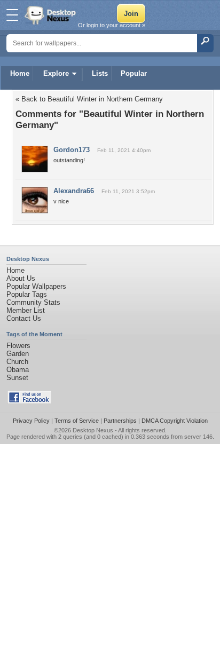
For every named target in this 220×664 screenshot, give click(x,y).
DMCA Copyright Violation (175, 420)
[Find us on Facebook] (29, 402)
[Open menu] (12, 15)
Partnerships (120, 420)
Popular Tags (26, 294)
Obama (17, 370)
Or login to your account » (111, 25)
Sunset (17, 378)
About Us (20, 278)
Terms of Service (76, 420)
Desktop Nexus (93, 430)
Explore (56, 73)
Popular (134, 73)
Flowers (18, 346)
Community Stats (33, 302)
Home (19, 73)
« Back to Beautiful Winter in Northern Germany (89, 99)
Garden (17, 354)
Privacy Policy (31, 420)
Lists (100, 73)
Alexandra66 (73, 191)
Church (17, 362)
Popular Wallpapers (36, 286)
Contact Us (23, 318)
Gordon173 (71, 150)
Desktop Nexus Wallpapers (51, 15)
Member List (25, 310)
